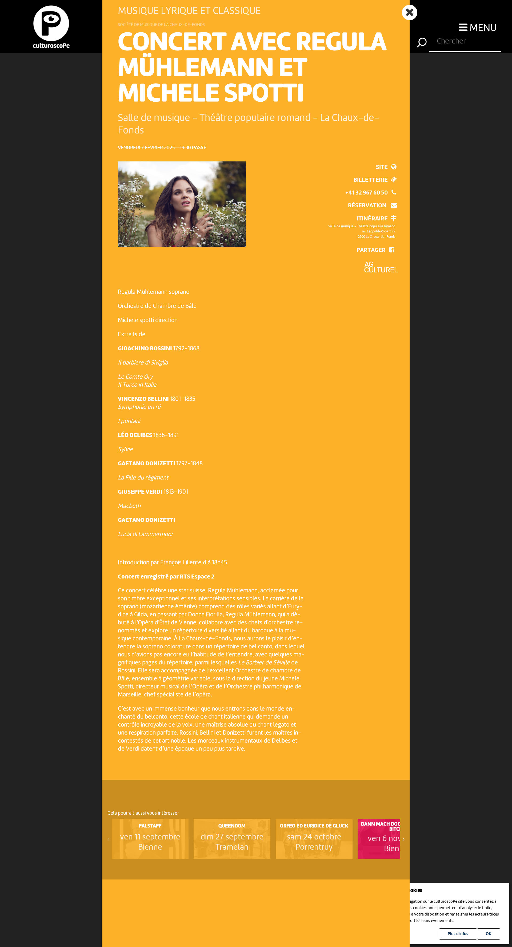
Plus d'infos (458, 934)
